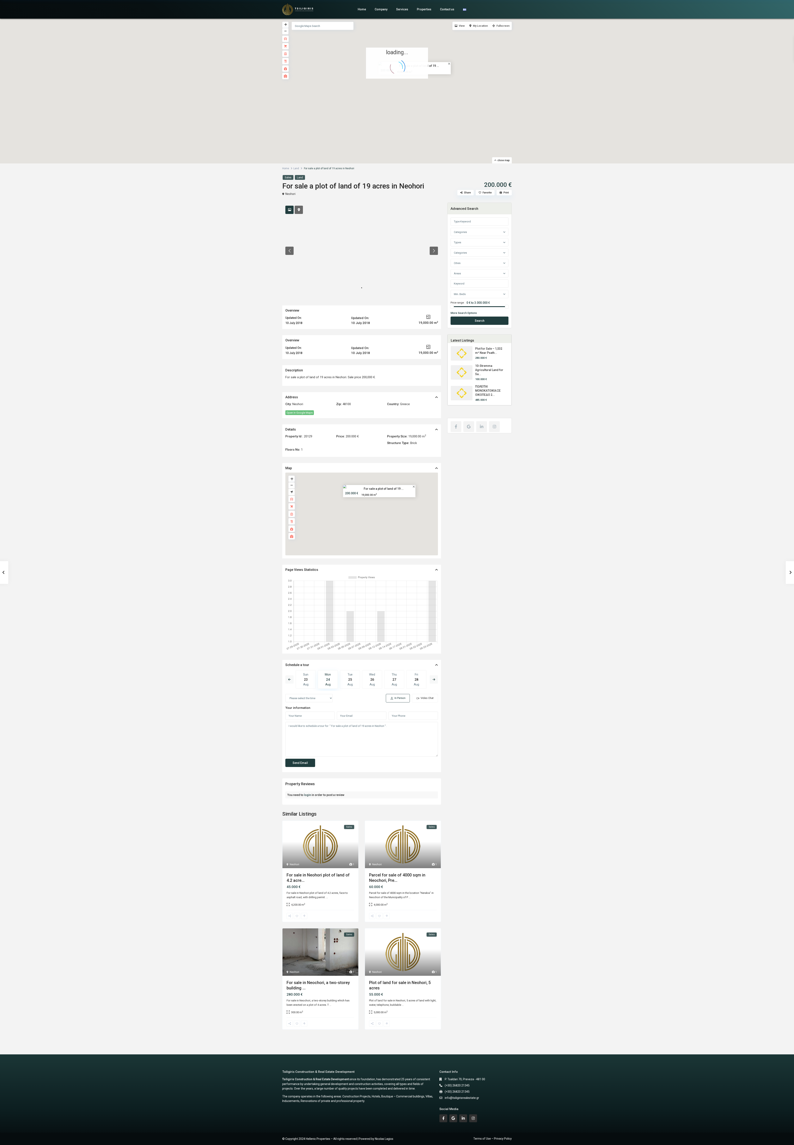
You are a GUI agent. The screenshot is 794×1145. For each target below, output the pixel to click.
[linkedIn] (481, 426)
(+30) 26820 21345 (457, 1085)
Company (381, 9)
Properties (424, 9)
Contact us (447, 9)
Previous (289, 679)
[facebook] (456, 426)
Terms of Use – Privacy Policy (492, 1138)
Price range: (457, 302)
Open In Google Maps (300, 412)
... (327, 897)
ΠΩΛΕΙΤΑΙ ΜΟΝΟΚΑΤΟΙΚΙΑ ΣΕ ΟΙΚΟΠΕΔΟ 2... (488, 390)
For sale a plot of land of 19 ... (384, 488)
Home (362, 9)
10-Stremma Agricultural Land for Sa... (489, 370)
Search (479, 320)
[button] (398, 86)
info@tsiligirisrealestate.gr (462, 1097)
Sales (288, 177)
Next (434, 679)
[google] (468, 426)
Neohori (290, 194)
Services (402, 9)
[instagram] (494, 426)
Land (296, 168)
